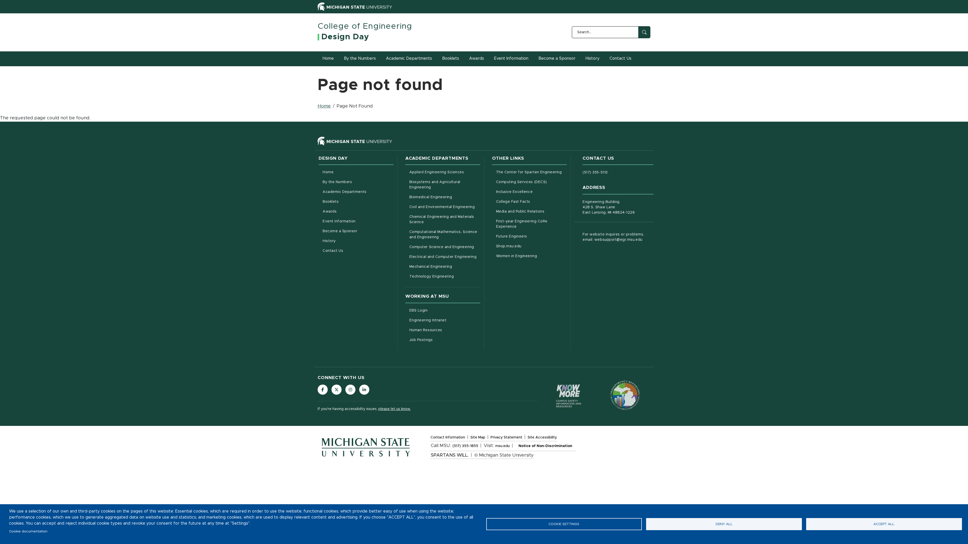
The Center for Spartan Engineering (531, 172)
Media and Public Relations (531, 211)
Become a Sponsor (557, 58)
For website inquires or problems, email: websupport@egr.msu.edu (613, 237)
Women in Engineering (531, 256)
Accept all (883, 524)
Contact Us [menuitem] (333, 251)
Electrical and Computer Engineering (444, 257)
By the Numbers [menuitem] (337, 182)
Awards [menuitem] (330, 211)
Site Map (477, 438)
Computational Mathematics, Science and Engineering (444, 234)
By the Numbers (360, 58)
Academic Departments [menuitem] (345, 192)
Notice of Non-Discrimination (545, 447)
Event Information (511, 58)
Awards (476, 58)
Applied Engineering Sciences (444, 172)
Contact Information (448, 438)
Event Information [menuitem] (339, 221)
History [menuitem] (329, 241)
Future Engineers (531, 236)
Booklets (450, 58)
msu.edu (502, 446)
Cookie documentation (28, 531)
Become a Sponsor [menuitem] (340, 231)
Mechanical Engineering (444, 266)
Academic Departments (409, 58)
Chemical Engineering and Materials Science (441, 219)
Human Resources (444, 330)
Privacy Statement (506, 438)
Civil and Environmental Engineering (444, 207)
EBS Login (439, 310)
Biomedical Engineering (444, 197)
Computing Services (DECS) (531, 182)
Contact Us (620, 58)
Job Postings (442, 340)
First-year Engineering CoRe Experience (527, 224)
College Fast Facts (531, 201)
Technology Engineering (444, 276)
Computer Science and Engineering (444, 247)
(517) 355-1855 (465, 446)
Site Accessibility (542, 438)
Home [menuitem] (328, 172)
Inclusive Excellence (531, 192)
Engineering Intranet (444, 320)
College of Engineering (365, 26)
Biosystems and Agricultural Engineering (441, 184)
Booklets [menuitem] (331, 201)
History (592, 58)
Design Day (345, 37)
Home (328, 58)
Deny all (724, 524)
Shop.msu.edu (530, 246)
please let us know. (394, 409)
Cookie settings (564, 524)
